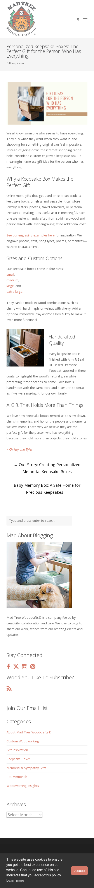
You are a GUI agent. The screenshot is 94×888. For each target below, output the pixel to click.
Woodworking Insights (23, 786)
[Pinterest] (32, 666)
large (10, 286)
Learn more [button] (15, 880)
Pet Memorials (17, 777)
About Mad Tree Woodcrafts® (29, 732)
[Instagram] (24, 666)
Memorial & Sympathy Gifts (26, 768)
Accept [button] (79, 870)
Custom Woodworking (23, 741)
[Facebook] (8, 666)
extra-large (15, 291)
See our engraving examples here (31, 235)
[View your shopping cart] (77, 19)
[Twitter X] (16, 666)
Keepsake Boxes (19, 759)
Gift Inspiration (16, 63)
